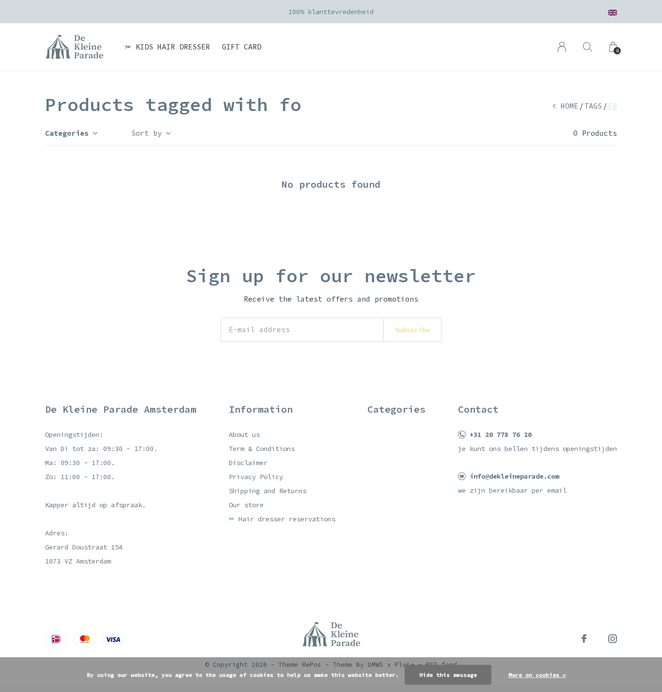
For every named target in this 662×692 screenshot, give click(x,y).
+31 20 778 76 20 (501, 434)
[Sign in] (562, 46)
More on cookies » (537, 674)
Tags (593, 106)
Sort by (146, 133)
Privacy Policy (256, 476)
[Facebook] (584, 638)
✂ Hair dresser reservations (282, 519)
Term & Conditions (262, 448)
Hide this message (448, 674)
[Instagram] (612, 638)
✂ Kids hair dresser (167, 46)
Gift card (241, 46)
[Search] (587, 46)
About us (244, 434)
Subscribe (412, 329)
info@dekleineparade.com (514, 476)
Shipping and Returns (267, 490)
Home (569, 106)
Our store (246, 504)
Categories (67, 133)
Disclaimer (248, 462)
